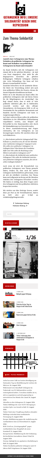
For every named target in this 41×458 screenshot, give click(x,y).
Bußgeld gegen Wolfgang (23, 294)
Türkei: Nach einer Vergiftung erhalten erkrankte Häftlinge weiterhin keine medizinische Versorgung (20, 414)
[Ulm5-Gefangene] (8, 327)
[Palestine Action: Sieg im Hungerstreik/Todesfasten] (8, 306)
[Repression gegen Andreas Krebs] (8, 317)
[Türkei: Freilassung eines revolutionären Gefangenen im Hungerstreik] (8, 337)
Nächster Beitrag (19, 206)
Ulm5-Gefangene (21, 325)
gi (7, 56)
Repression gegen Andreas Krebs (26, 315)
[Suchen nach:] (20, 214)
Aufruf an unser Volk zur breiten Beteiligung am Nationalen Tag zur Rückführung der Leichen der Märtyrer (20, 382)
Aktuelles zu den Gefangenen (13, 402)
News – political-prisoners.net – (16, 375)
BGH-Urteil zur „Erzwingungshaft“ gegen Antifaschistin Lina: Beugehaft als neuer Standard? (17, 428)
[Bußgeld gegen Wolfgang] (8, 296)
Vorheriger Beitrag (22, 203)
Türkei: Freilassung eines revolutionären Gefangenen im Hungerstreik (25, 337)
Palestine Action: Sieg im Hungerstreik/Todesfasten (24, 305)
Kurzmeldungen (9, 286)
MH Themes (31, 456)
